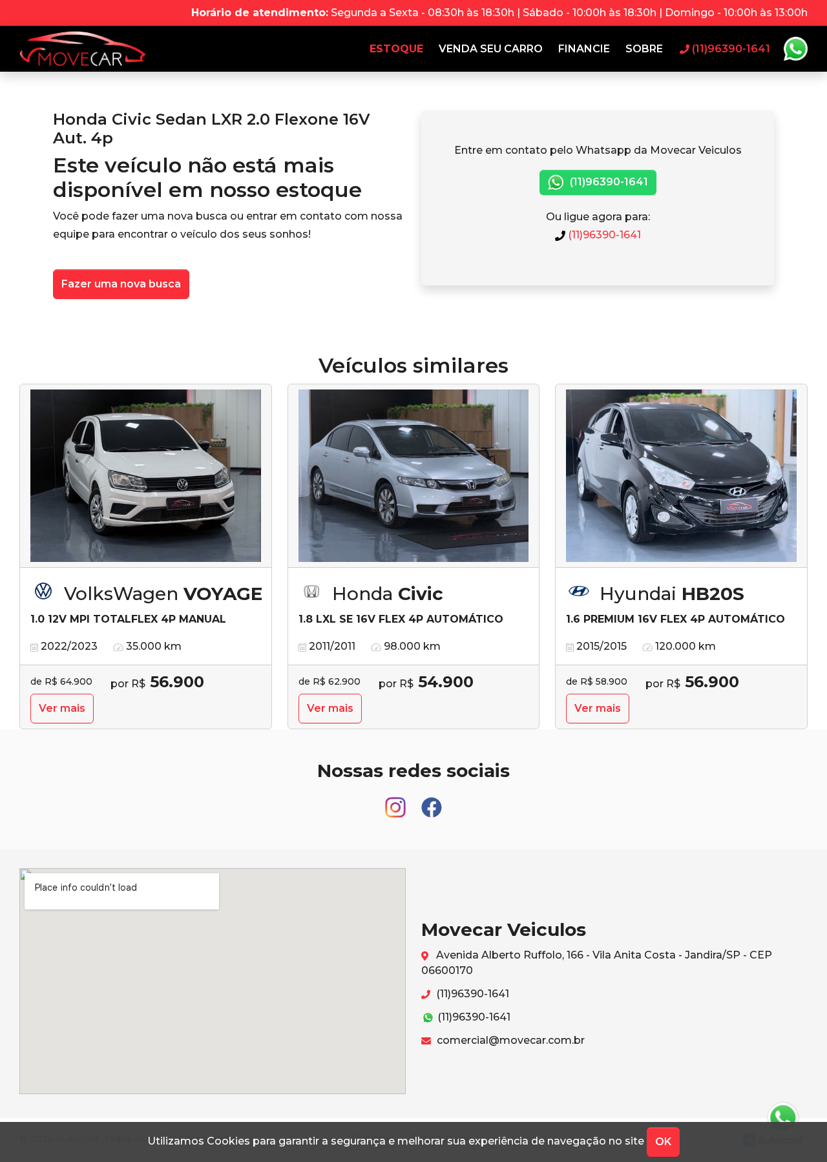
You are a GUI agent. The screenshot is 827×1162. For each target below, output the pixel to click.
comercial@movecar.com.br (509, 1040)
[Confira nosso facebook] (431, 802)
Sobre (644, 49)
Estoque (396, 49)
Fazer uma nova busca (121, 284)
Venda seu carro (491, 49)
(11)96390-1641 (607, 182)
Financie (584, 49)
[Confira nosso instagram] (397, 802)
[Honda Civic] (413, 476)
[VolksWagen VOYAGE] (145, 476)
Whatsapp (795, 49)
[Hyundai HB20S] (681, 476)
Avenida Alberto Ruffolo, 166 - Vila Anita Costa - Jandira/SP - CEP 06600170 (596, 963)
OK (663, 1142)
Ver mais (62, 708)
